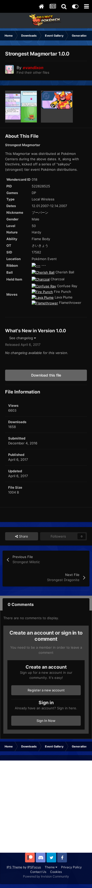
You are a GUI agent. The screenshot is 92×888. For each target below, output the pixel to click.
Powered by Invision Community (46, 876)
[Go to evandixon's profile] (9, 69)
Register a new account (46, 690)
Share (23, 536)
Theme (50, 867)
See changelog (21, 338)
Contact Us (38, 872)
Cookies (56, 872)
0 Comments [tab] (21, 604)
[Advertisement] (46, 807)
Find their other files (33, 72)
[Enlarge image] (36, 265)
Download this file (46, 375)
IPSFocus (34, 867)
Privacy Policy (71, 867)
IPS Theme (14, 867)
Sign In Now (46, 721)
